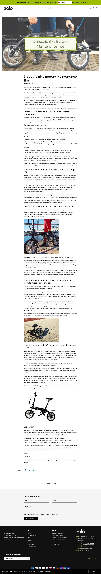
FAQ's (29, 537)
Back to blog (51, 484)
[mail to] (33, 470)
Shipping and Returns (57, 535)
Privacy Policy (56, 544)
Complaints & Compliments (59, 537)
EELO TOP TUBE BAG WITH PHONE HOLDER (14, 537)
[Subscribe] (28, 558)
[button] (90, 8)
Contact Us (31, 544)
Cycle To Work (32, 535)
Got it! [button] (93, 571)
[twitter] (29, 470)
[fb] (25, 470)
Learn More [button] (48, 571)
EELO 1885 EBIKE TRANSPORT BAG (12, 535)
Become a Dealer (32, 546)
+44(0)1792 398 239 (50, 2)
